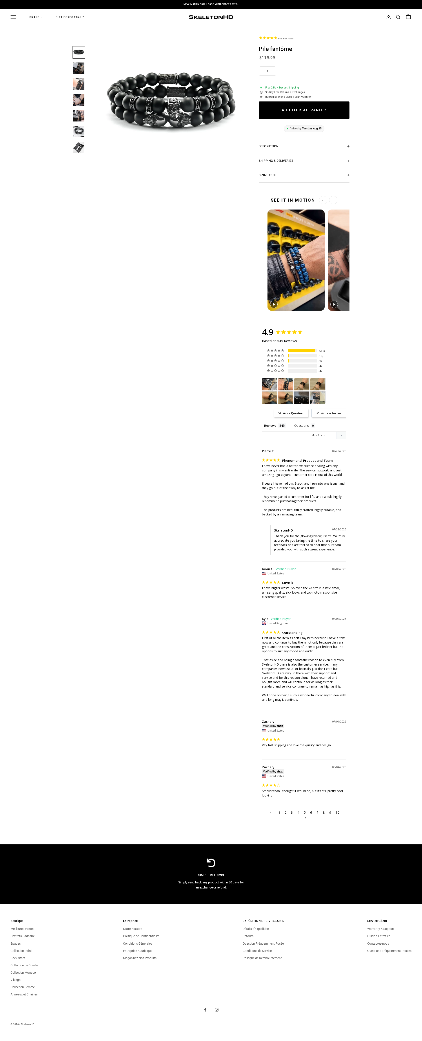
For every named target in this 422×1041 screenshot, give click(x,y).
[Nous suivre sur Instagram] (217, 1010)
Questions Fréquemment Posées (389, 951)
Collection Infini (21, 951)
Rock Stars (18, 958)
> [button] (306, 817)
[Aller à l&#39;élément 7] (79, 147)
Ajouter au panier (304, 110)
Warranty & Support (380, 929)
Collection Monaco (23, 972)
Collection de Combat (25, 965)
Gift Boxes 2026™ (70, 17)
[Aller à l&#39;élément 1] (79, 52)
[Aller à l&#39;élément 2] (79, 68)
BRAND (35, 17)
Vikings (15, 980)
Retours (248, 936)
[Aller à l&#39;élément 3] (79, 84)
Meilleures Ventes (22, 929)
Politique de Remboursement (262, 958)
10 (338, 812)
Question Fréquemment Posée (263, 943)
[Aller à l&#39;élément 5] (79, 116)
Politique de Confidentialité (141, 936)
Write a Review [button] (331, 413)
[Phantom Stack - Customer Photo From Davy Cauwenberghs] (301, 384)
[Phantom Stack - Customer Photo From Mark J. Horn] (285, 384)
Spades (16, 943)
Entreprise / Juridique (137, 951)
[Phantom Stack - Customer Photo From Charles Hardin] (269, 384)
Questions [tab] (301, 425)
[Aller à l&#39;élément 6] (79, 131)
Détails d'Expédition (256, 929)
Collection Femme (23, 987)
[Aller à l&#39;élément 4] (79, 100)
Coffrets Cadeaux (23, 936)
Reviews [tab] (270, 425)
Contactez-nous (378, 943)
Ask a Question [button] (293, 413)
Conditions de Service (257, 951)
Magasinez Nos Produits (139, 958)
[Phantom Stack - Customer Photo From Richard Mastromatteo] (317, 398)
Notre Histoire (132, 929)
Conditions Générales (137, 943)
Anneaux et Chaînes (24, 994)
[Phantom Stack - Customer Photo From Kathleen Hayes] (301, 398)
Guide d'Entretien (378, 936)
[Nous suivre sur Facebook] (205, 1010)
